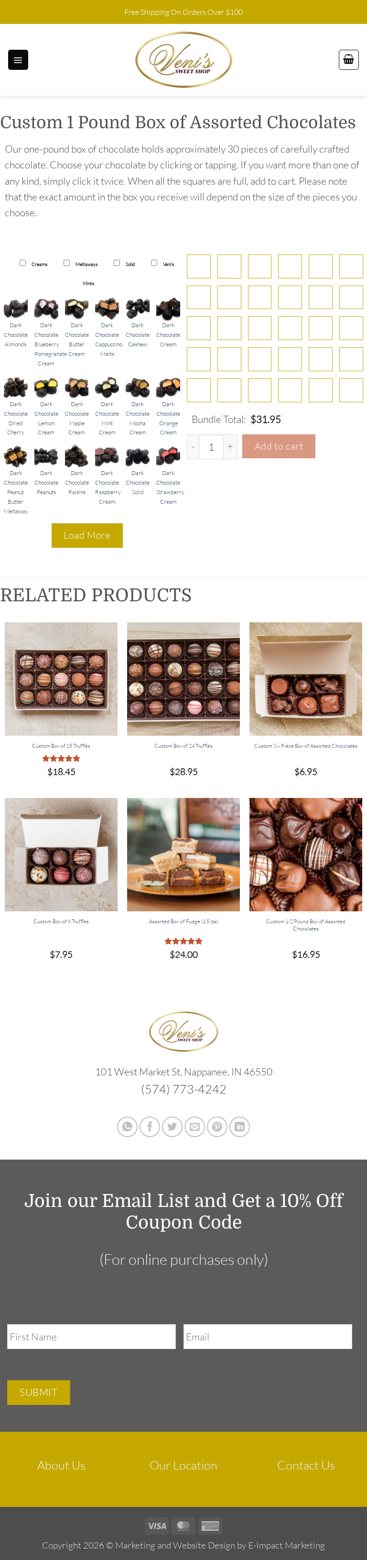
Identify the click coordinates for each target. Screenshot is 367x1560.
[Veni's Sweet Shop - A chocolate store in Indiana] (183, 60)
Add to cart (279, 446)
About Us (61, 1465)
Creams (39, 264)
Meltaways (86, 264)
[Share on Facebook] (150, 1127)
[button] (18, 60)
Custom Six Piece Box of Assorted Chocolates (305, 745)
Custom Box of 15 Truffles (61, 745)
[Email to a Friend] (194, 1127)
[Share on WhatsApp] (127, 1127)
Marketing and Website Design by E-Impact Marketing (220, 1545)
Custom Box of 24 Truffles (183, 745)
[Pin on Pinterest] (217, 1127)
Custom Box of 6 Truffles (61, 921)
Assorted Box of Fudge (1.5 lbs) (183, 921)
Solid (130, 264)
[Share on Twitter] (172, 1127)
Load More (87, 535)
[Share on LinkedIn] (239, 1127)
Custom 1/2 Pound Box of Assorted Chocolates (305, 925)
